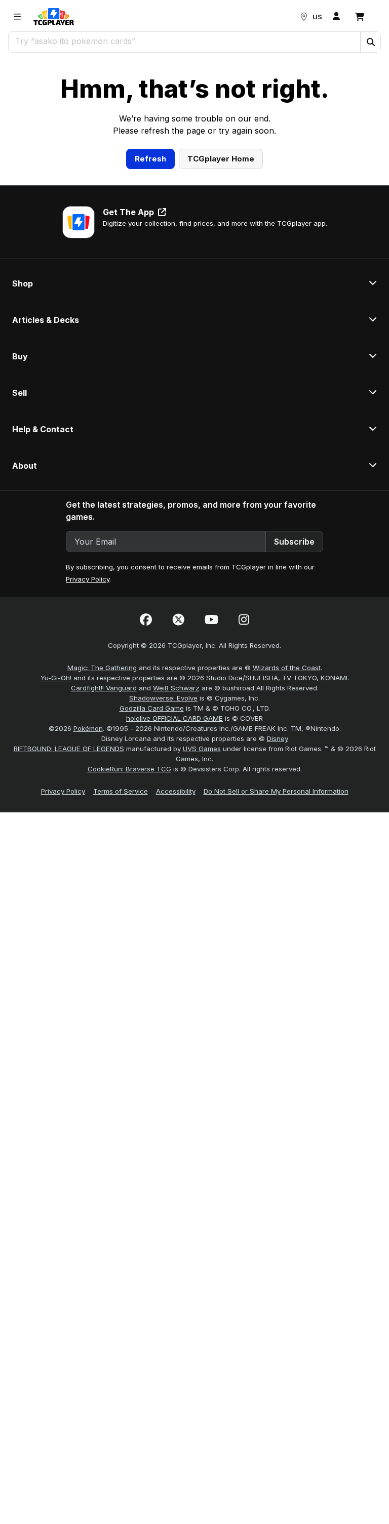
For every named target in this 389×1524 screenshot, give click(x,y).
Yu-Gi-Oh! (56, 818)
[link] (53, 16)
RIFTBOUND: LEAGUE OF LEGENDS (69, 889)
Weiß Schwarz (176, 828)
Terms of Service (120, 931)
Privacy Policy (87, 719)
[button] (370, 42)
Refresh (150, 298)
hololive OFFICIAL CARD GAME (174, 858)
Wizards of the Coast (287, 808)
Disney (277, 879)
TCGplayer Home (220, 298)
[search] (185, 41)
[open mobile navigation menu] (17, 17)
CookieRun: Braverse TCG (129, 909)
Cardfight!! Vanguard (104, 828)
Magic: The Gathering (102, 808)
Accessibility (176, 931)
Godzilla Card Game (152, 848)
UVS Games (202, 889)
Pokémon (88, 868)
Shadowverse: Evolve (163, 838)
